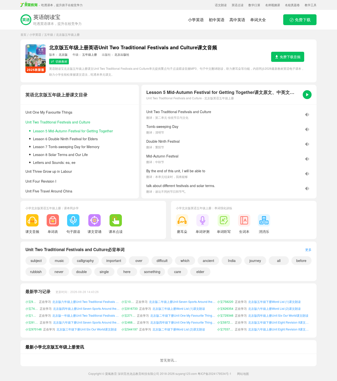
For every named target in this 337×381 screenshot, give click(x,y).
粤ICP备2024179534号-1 (214, 373)
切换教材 (61, 61)
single (104, 271)
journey (255, 260)
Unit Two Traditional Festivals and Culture (57, 122)
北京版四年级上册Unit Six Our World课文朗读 (278, 315)
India (232, 260)
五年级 (48, 34)
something (152, 271)
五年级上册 (89, 54)
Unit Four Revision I (40, 181)
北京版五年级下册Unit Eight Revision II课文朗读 (280, 322)
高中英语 (237, 19)
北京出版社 (121, 54)
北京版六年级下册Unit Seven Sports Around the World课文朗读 (86, 322)
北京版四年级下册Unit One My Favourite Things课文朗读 (183, 322)
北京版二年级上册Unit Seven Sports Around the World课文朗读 (182, 301)
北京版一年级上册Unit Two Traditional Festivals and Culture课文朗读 (86, 315)
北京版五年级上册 (68, 34)
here (127, 271)
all (279, 260)
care (177, 271)
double (81, 271)
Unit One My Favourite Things (48, 112)
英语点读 (237, 5)
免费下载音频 (290, 56)
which (185, 260)
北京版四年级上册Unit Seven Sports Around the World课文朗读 (86, 308)
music (59, 260)
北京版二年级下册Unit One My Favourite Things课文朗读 (183, 315)
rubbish (36, 271)
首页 (23, 34)
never (59, 271)
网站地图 (243, 373)
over (138, 260)
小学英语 (196, 19)
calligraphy (85, 260)
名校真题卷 (292, 5)
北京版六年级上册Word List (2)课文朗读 (274, 308)
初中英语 (217, 19)
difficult (162, 260)
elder (200, 271)
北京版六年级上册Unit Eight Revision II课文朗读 (280, 329)
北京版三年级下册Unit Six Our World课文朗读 (86, 329)
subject (36, 260)
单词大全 (258, 19)
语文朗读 (221, 5)
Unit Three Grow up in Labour (48, 171)
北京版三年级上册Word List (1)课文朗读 (178, 308)
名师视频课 (272, 5)
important (113, 260)
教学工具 (311, 5)
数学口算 (254, 5)
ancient (208, 260)
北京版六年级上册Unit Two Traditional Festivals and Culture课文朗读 (86, 301)
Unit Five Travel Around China (48, 191)
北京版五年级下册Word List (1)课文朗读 (274, 301)
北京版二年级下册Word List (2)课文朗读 (178, 329)
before (301, 260)
